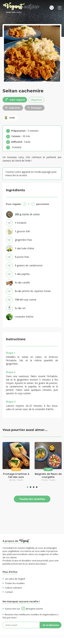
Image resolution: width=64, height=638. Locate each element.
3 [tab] (33, 487)
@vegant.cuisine (34, 608)
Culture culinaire (13, 587)
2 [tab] (30, 487)
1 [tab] (27, 487)
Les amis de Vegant (15, 578)
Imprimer (14, 107)
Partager (36, 107)
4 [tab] (36, 487)
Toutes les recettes (32, 499)
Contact (9, 591)
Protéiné (16, 147)
